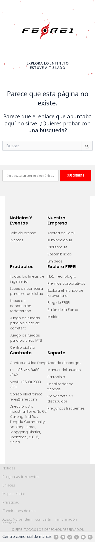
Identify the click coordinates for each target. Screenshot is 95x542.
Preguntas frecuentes (20, 476)
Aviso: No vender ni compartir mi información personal (39, 521)
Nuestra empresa (57, 220)
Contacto (21, 353)
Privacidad (10, 502)
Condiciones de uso (19, 510)
